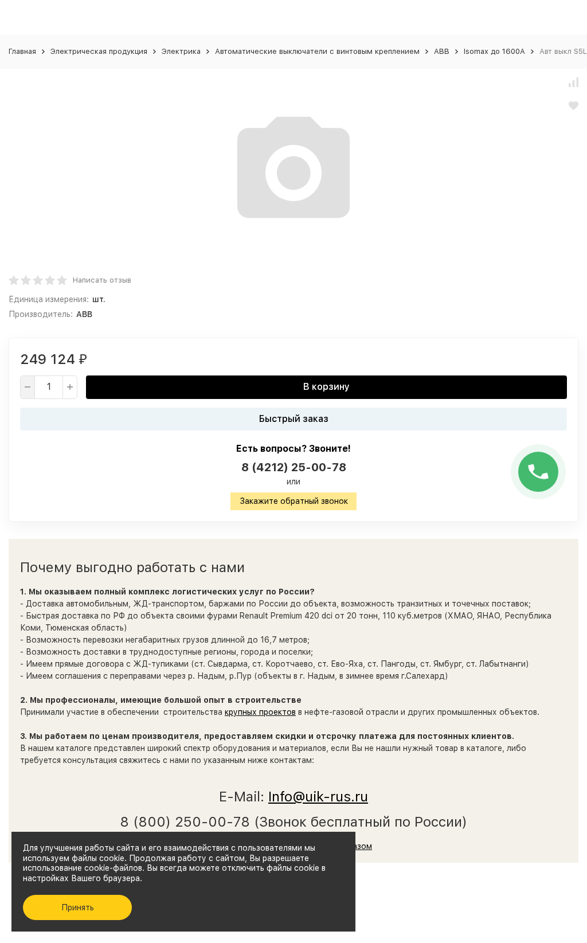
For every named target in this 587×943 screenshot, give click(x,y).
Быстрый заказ (293, 418)
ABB (441, 51)
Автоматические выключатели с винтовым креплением (317, 51)
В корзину (326, 386)
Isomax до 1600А (494, 51)
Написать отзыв (102, 280)
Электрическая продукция (98, 51)
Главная (22, 51)
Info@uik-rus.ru (318, 796)
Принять (77, 907)
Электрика (181, 51)
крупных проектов (260, 712)
